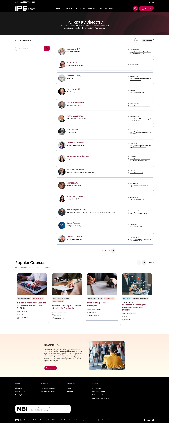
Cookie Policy (92, 420)
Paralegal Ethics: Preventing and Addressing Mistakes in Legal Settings (31, 305)
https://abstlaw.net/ (136, 173)
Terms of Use (68, 420)
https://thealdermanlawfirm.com (140, 106)
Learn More (50, 368)
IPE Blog (70, 391)
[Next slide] (144, 262)
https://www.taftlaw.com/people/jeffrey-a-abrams (140, 119)
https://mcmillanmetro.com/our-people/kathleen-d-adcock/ (140, 146)
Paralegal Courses (48, 388)
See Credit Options (25, 312)
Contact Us (96, 388)
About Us (18, 388)
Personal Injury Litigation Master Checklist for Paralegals (66, 306)
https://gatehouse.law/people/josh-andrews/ (140, 133)
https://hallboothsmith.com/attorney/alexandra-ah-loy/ (140, 52)
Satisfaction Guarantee (101, 395)
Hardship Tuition (98, 391)
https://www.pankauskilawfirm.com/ (140, 186)
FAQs (69, 388)
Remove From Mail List (100, 398)
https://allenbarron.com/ (137, 92)
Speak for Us (20, 391)
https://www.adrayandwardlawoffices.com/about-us (140, 79)
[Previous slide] (139, 262)
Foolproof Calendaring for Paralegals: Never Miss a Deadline (133, 307)
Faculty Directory (22, 395)
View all (151, 262)
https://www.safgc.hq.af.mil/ (138, 213)
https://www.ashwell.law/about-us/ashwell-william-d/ (140, 240)
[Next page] (113, 250)
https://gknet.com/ (136, 226)
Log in (151, 2)
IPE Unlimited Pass (48, 391)
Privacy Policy (80, 420)
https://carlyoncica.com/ (137, 199)
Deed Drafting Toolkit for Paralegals (98, 304)
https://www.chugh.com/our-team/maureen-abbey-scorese (140, 159)
